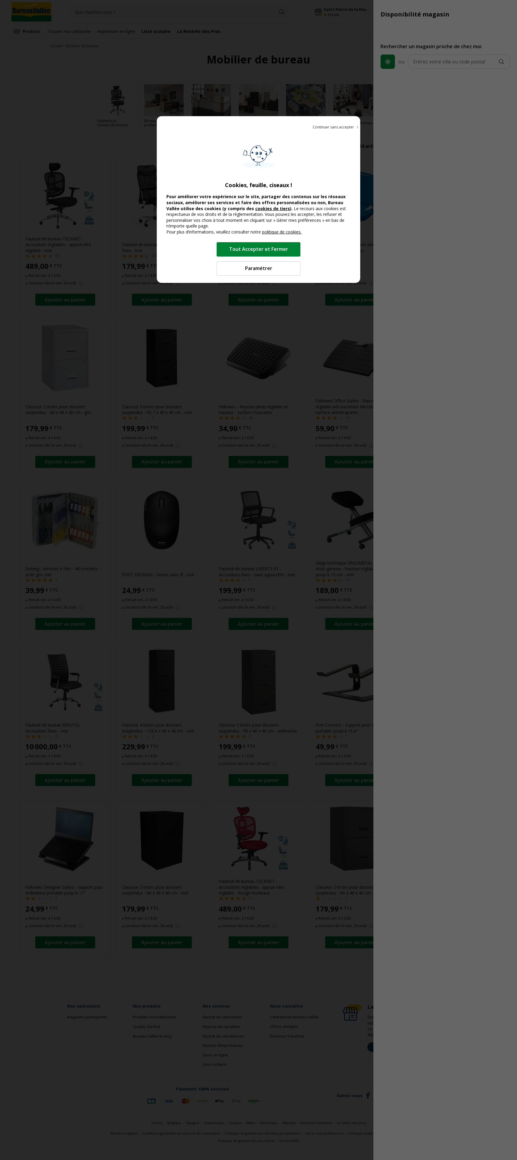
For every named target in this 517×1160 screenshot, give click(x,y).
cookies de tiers (272, 208)
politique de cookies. (282, 232)
